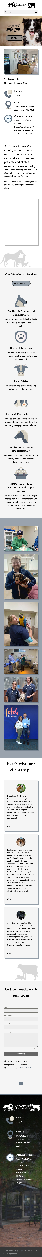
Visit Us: (20, 1132)
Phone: (18, 91)
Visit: (17, 102)
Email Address (8, 1015)
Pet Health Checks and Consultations (21, 313)
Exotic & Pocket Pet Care (21, 414)
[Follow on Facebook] (21, 1083)
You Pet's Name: (8, 1023)
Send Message (21, 1054)
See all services (19, 283)
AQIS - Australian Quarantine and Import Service (21, 488)
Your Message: (8, 1032)
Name (6, 1007)
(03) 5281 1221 (16, 38)
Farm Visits (21, 381)
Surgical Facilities (21, 348)
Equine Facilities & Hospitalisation (21, 449)
